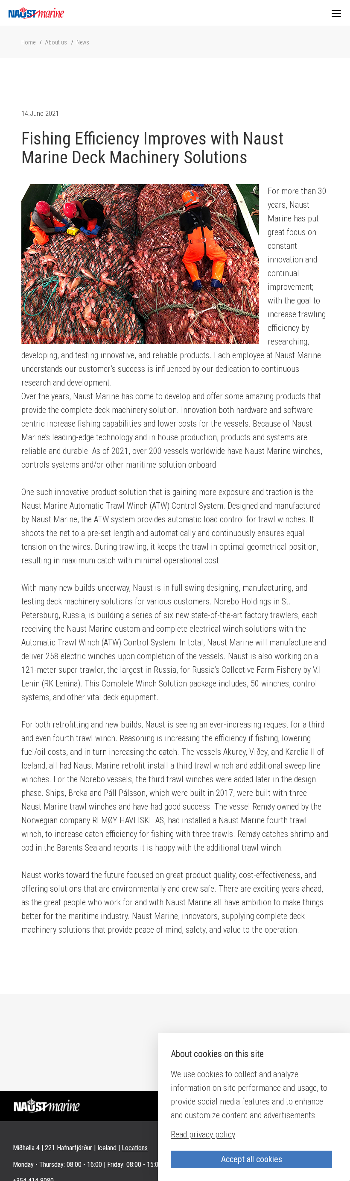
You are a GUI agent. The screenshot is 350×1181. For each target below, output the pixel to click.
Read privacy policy (203, 1134)
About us (56, 42)
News (82, 42)
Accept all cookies (251, 1159)
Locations (135, 1148)
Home (28, 42)
